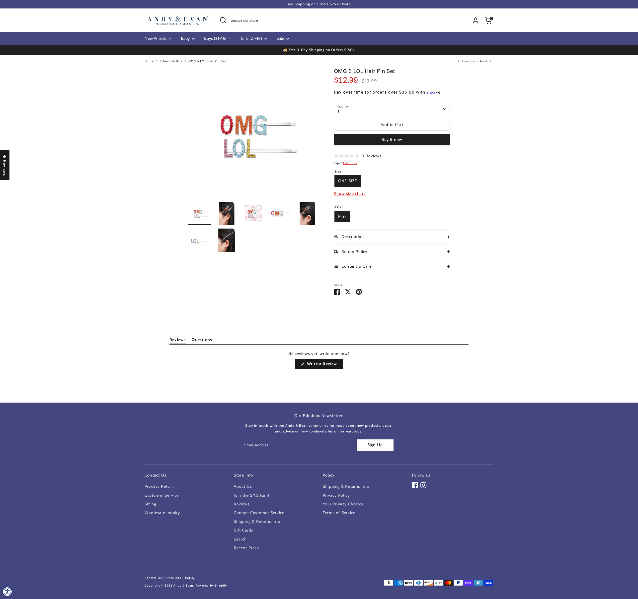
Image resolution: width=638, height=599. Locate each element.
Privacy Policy (336, 495)
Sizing (150, 504)
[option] (253, 134)
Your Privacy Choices (343, 504)
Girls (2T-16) (252, 38)
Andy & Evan (183, 585)
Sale (280, 38)
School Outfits (171, 61)
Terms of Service (339, 512)
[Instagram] (423, 485)
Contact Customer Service (259, 512)
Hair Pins (350, 163)
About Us (243, 486)
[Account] (475, 20)
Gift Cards (243, 530)
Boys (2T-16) (215, 38)
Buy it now (392, 139)
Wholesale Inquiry (162, 512)
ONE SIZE (347, 181)
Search (240, 539)
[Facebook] (415, 485)
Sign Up (375, 444)
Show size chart (349, 193)
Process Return (159, 486)
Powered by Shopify (211, 585)
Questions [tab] (202, 340)
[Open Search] (223, 20)
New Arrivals (156, 38)
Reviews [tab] (177, 340)
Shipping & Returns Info (257, 521)
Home (149, 61)
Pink (342, 216)
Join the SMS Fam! (251, 495)
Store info (173, 578)
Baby (186, 38)
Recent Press (246, 547)
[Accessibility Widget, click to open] (7, 592)
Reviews (242, 504)
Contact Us (153, 578)
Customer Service (162, 495)
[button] (358, 156)
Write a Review (324, 365)
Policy (190, 578)
